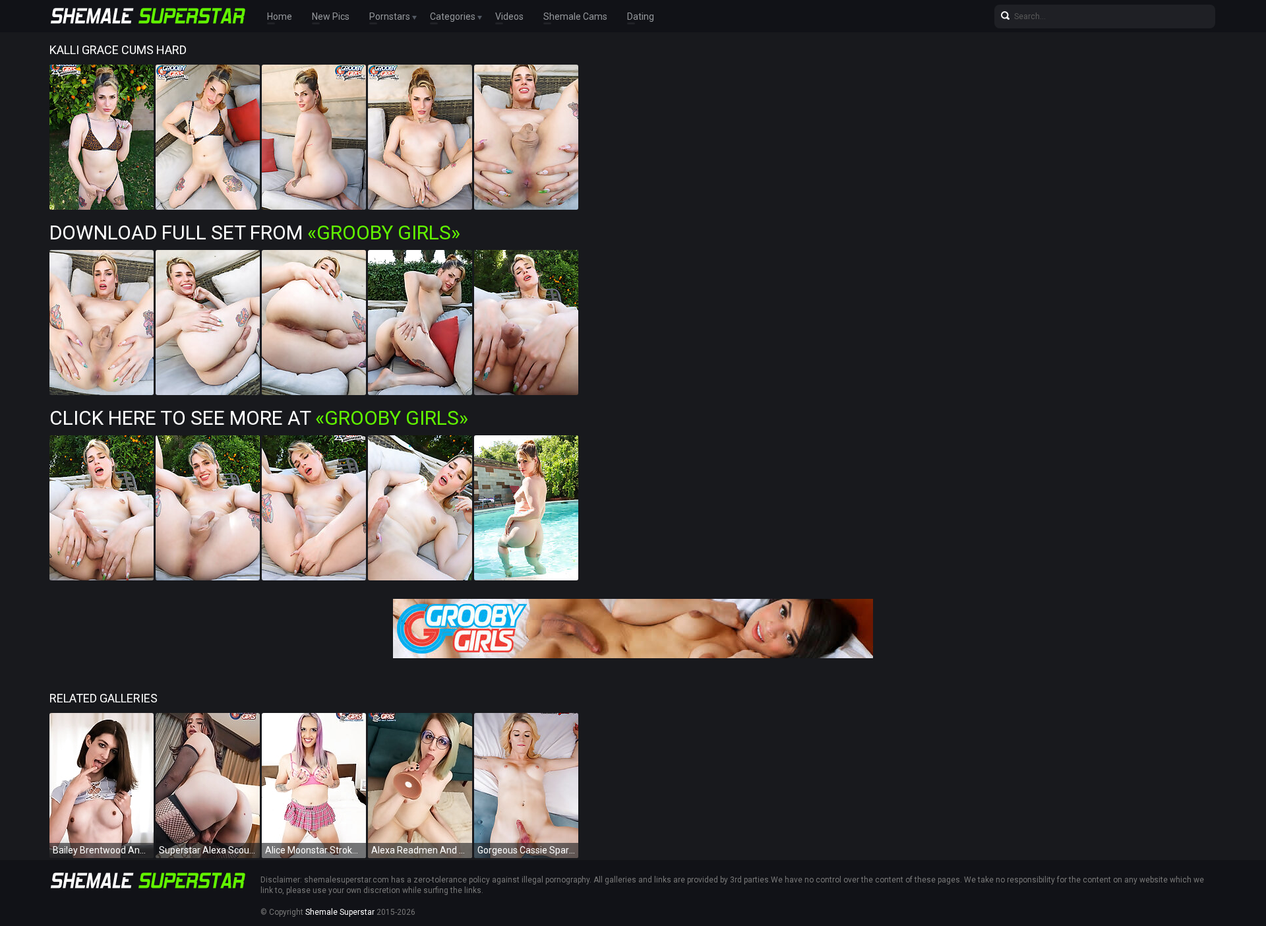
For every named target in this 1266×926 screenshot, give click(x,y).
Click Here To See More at (258, 417)
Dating (640, 16)
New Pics (330, 16)
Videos (509, 16)
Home (279, 16)
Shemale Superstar (340, 912)
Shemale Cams (575, 16)
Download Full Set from (254, 232)
